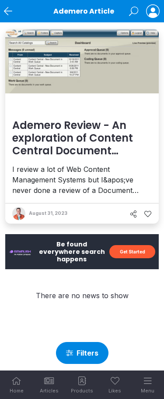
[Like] (148, 214)
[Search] (133, 11)
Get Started (132, 251)
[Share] (133, 214)
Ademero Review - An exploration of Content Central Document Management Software (74, 144)
